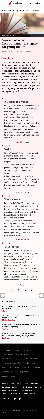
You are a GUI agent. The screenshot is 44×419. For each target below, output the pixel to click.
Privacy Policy (16, 384)
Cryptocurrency (8, 354)
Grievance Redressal (34, 387)
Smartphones (7, 367)
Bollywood (6, 350)
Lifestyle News (18, 10)
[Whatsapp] (18, 290)
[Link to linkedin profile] (20, 398)
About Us (5, 384)
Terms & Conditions (31, 384)
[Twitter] (25, 290)
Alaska (5, 311)
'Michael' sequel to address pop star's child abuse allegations (20, 316)
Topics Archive (26, 390)
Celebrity (15, 350)
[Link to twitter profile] (15, 398)
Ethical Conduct (18, 387)
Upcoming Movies (22, 372)
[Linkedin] (32, 290)
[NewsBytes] (15, 3)
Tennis (16, 367)
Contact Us (6, 387)
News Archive (13, 390)
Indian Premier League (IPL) (12, 359)
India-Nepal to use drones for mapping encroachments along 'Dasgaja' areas (18, 334)
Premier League (29, 363)
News (10, 10)
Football (19, 354)
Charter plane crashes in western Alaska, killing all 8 (19, 307)
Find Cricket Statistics (27, 394)
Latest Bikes (6, 363)
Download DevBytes (9, 394)
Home (4, 10)
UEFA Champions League (30, 367)
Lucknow (5, 338)
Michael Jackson (9, 320)
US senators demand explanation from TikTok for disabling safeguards (21, 325)
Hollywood (28, 354)
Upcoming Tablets (8, 376)
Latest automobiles (31, 359)
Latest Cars (17, 363)
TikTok (5, 329)
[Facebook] (12, 290)
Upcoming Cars (7, 372)
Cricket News (26, 350)
